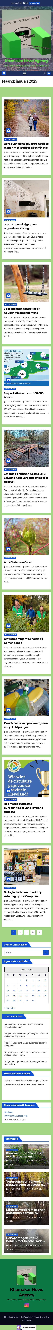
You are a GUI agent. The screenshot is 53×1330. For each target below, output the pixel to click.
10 (33, 985)
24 (33, 996)
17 (33, 990)
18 (39, 990)
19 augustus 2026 (17, 1189)
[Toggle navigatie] (24, 73)
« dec (6, 1008)
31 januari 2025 (13, 152)
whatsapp (8, 1112)
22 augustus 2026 (17, 1161)
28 (14, 1001)
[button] (45, 73)
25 (39, 996)
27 (8, 1001)
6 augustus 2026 (16, 1245)
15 (20, 990)
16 (26, 990)
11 (39, 985)
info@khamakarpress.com (15, 1116)
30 (26, 1001)
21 (14, 996)
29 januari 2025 (13, 486)
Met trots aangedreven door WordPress (18, 1317)
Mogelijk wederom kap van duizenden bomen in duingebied (25, 1213)
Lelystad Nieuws (10, 139)
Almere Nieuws (10, 220)
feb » (13, 1008)
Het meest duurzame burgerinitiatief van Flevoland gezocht (23, 807)
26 (45, 996)
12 (45, 985)
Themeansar (26, 1320)
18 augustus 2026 (17, 1217)
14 (14, 990)
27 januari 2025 (13, 816)
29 (20, 1001)
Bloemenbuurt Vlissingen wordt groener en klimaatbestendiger (24, 1156)
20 (8, 996)
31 (33, 1001)
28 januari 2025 (13, 648)
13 (8, 990)
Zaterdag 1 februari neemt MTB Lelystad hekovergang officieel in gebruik (26, 477)
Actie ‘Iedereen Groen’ (18, 562)
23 (26, 996)
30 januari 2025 (13, 317)
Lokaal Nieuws (12, 1150)
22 (20, 996)
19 (45, 990)
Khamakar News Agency (26, 60)
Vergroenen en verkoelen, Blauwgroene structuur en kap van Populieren (25, 1185)
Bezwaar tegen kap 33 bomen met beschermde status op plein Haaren (24, 1241)
